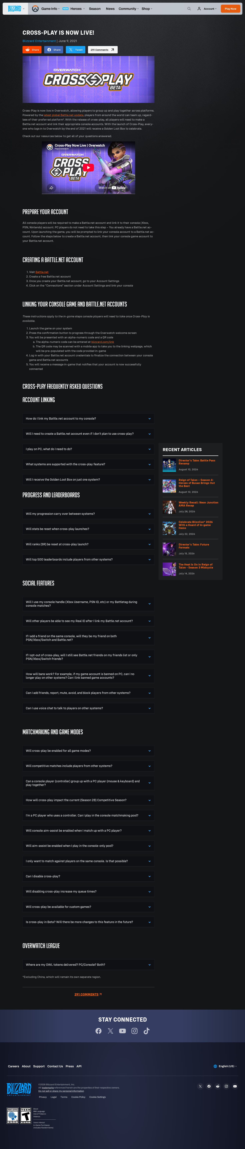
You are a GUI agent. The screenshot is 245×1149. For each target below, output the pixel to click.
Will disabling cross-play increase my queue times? (61, 891)
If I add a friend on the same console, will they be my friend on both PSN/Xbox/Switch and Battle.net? (71, 638)
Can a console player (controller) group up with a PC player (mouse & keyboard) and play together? (83, 783)
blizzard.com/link (102, 342)
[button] (230, 9)
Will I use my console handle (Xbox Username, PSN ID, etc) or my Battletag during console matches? (81, 604)
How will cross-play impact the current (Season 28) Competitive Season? (76, 800)
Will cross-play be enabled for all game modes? (58, 751)
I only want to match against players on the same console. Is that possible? (77, 861)
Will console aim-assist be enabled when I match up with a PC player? (74, 830)
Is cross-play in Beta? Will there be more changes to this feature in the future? (79, 922)
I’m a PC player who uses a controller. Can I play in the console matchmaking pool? (82, 815)
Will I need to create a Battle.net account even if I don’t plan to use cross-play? (80, 434)
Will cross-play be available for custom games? (58, 907)
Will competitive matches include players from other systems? (69, 766)
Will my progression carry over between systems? (60, 514)
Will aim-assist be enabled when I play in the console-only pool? (69, 846)
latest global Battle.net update (63, 115)
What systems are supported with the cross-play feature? (65, 464)
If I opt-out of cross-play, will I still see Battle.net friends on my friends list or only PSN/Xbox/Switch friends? (81, 657)
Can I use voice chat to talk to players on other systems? (64, 708)
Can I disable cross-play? (43, 876)
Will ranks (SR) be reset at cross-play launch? (57, 544)
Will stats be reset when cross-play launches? (57, 529)
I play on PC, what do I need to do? (49, 449)
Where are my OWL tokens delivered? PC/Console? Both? (65, 965)
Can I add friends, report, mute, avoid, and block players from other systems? (78, 693)
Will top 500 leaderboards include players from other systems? (69, 559)
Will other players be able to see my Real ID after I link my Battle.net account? (79, 621)
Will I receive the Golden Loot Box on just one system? (63, 479)
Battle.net (42, 272)
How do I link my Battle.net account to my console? (61, 418)
